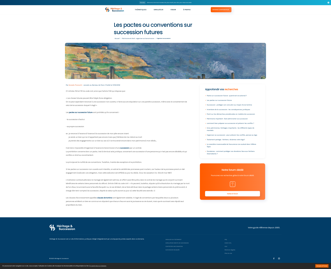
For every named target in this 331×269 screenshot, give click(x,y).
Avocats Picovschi (75, 85)
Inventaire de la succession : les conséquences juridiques (228, 109)
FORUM (173, 10)
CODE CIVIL (228, 243)
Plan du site (228, 253)
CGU (226, 246)
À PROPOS (187, 10)
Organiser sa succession (164, 38)
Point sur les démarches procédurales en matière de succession (231, 114)
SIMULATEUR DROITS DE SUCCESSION (177, 243)
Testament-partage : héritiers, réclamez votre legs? (226, 140)
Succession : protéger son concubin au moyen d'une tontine (229, 105)
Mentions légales (230, 250)
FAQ (226, 239)
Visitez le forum (232, 194)
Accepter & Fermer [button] (322, 266)
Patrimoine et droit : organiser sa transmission (138, 38)
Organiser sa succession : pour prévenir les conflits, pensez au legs (232, 135)
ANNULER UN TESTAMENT (173, 239)
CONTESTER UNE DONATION (174, 246)
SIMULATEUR (158, 10)
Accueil (117, 38)
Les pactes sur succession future (219, 100)
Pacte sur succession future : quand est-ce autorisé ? (227, 96)
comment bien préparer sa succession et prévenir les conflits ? (230, 123)
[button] (140, 9)
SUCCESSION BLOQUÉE (173, 250)
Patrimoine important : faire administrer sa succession (227, 119)
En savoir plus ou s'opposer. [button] (97, 266)
